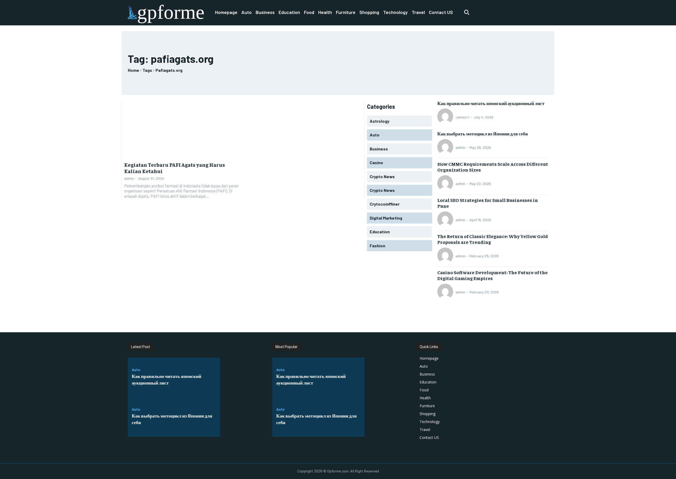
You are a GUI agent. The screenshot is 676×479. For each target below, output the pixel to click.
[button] (466, 12)
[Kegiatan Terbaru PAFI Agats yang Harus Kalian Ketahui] (182, 129)
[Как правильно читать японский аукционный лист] (240, 377)
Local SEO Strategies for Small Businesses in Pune (487, 203)
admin (129, 178)
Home (133, 70)
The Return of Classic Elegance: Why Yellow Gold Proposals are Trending (492, 239)
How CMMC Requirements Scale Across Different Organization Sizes (492, 167)
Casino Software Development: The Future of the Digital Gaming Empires (492, 275)
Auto (136, 370)
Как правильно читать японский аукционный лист (490, 103)
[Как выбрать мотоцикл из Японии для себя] (240, 417)
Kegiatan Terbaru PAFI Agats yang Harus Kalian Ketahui (174, 167)
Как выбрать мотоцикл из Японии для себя (482, 133)
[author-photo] (446, 116)
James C (463, 117)
